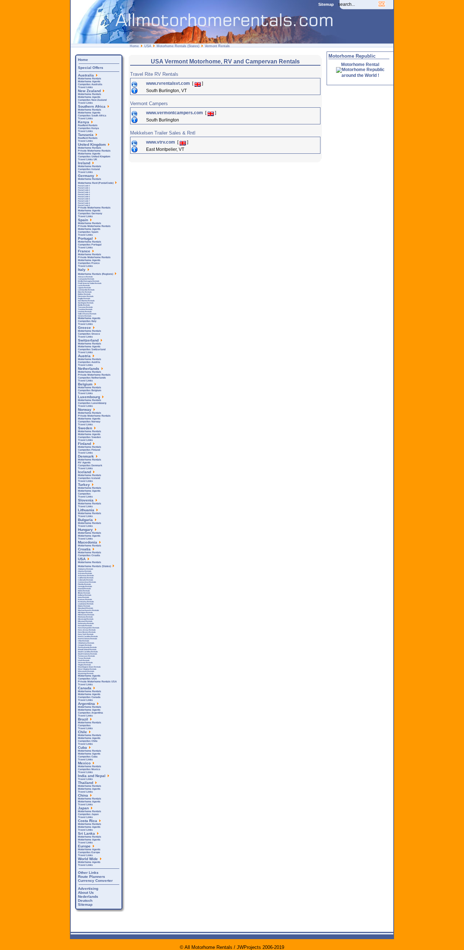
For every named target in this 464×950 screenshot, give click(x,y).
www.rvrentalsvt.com (168, 83)
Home (134, 46)
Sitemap (326, 4)
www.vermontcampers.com (175, 112)
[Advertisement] (261, 182)
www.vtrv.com (161, 142)
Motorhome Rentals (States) (178, 46)
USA (147, 46)
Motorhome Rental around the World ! (360, 70)
